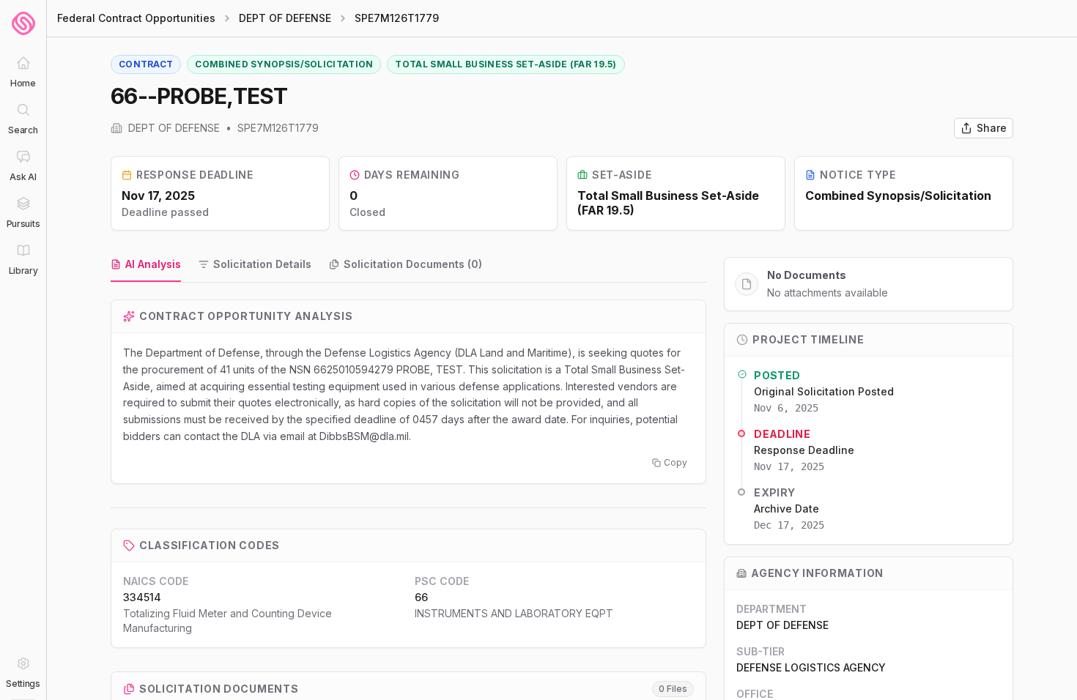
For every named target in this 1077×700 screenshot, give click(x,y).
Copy (675, 462)
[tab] (146, 265)
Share (992, 128)
